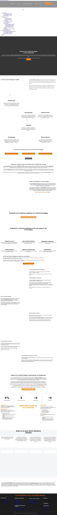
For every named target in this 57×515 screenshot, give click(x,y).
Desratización (28, 112)
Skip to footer (6, 0)
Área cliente (54, 5)
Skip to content (2, 0)
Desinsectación (45, 112)
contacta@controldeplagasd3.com (48, 504)
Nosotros (36, 3)
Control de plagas (12, 3)
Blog (39, 3)
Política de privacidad (46, 507)
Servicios (19, 3)
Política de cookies (46, 508)
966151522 (7, 499)
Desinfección (11, 100)
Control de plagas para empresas (27, 3)
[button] (1, 465)
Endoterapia (11, 137)
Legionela (28, 125)
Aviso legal (45, 510)
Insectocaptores (45, 137)
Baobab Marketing (40, 513)
